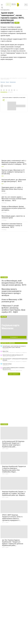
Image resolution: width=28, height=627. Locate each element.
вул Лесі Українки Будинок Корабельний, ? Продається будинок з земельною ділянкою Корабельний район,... (12, 542)
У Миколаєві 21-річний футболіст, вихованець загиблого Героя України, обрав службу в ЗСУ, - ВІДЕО (13, 309)
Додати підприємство (14, 373)
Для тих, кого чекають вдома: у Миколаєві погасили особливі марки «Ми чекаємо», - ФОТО (14, 198)
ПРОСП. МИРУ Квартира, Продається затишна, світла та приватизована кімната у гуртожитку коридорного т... (12, 517)
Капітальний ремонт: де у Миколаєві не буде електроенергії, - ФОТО (14, 180)
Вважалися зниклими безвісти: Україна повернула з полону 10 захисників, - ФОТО (12, 225)
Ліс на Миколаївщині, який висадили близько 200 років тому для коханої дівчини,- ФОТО (14, 283)
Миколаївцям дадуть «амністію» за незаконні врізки (13, 217)
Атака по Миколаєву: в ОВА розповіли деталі (12, 300)
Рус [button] (26, 4)
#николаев (3, 82)
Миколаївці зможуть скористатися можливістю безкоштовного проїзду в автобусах (11, 292)
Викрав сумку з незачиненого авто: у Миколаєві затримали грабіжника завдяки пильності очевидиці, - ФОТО (14, 162)
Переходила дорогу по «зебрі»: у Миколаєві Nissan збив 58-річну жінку (12, 189)
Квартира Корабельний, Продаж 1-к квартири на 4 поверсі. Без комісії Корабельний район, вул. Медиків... (14, 493)
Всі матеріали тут (14, 337)
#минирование (13, 82)
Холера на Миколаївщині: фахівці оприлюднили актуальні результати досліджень (13, 208)
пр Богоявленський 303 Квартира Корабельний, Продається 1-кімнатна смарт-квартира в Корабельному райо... (13, 444)
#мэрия (7, 82)
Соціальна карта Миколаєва (10, 327)
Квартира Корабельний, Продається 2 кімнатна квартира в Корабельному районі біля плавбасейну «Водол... (14, 469)
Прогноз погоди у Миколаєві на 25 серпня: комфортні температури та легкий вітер (13, 172)
